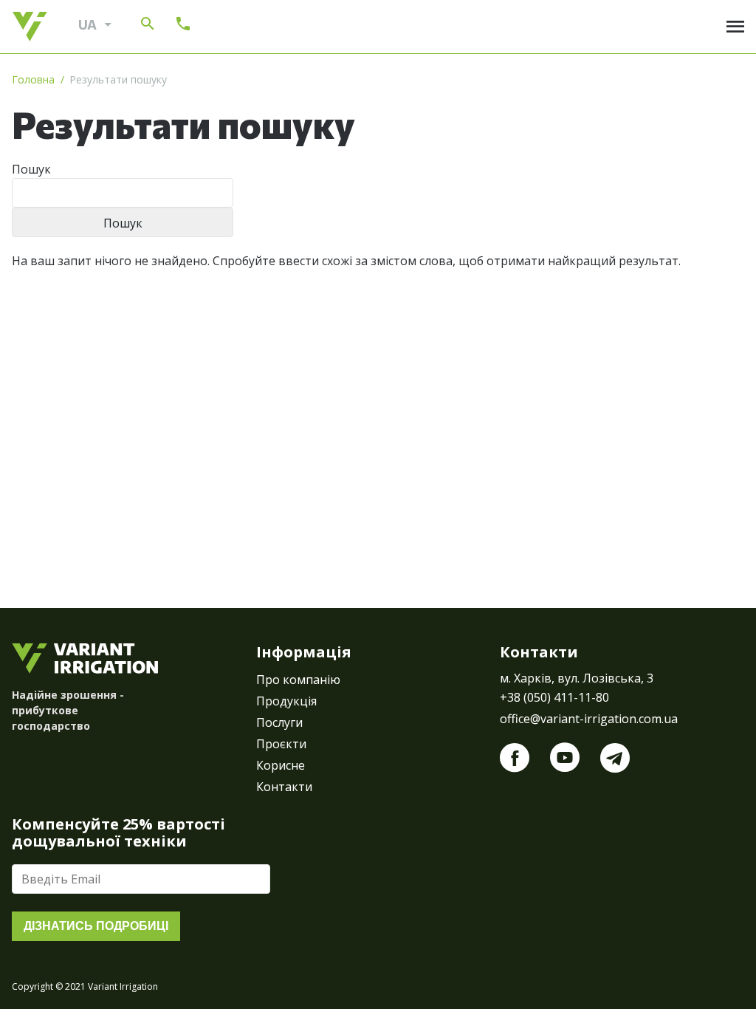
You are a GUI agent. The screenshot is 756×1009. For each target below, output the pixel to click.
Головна (33, 80)
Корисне (280, 765)
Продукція (286, 701)
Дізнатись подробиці (96, 926)
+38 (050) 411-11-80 (554, 697)
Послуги (279, 722)
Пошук (31, 169)
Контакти (284, 787)
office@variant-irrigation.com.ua (589, 719)
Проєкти (281, 744)
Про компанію (298, 679)
